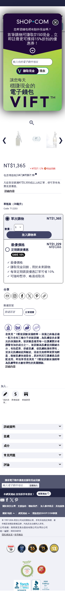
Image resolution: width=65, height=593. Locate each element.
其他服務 (60, 506)
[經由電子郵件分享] (7, 296)
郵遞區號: (9, 305)
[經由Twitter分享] (29, 296)
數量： (8, 229)
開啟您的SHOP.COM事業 (44, 513)
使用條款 (18, 534)
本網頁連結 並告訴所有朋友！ (19, 493)
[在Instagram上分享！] (14, 296)
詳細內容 (10, 191)
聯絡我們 (33, 506)
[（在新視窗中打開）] (27, 569)
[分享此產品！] (44, 296)
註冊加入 (34, 485)
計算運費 (29, 312)
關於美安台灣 (9, 506)
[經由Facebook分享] (22, 296)
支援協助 (22, 506)
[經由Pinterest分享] (37, 296)
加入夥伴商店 (46, 506)
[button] (9, 513)
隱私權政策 (7, 534)
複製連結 (43, 493)
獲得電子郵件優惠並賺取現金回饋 (22, 480)
